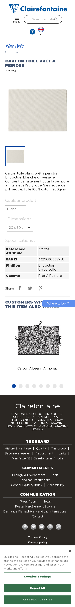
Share (20, 288)
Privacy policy (38, 542)
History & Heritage (18, 448)
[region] (37, 576)
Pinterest (40, 288)
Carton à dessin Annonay (37, 368)
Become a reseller (17, 453)
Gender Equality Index (26, 485)
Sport (54, 475)
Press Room (28, 501)
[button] (13, 386)
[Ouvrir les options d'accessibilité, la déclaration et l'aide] (32, 31)
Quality (41, 448)
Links (62, 453)
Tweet (30, 288)
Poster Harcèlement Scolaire (35, 506)
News (47, 501)
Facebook (25, 527)
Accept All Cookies (37, 599)
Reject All (37, 588)
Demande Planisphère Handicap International (35, 511)
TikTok (58, 527)
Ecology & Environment (28, 475)
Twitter (33, 527)
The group (58, 448)
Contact (37, 516)
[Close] (70, 551)
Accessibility (55, 485)
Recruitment (44, 453)
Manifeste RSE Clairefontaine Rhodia (37, 458)
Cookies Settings (37, 576)
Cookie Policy (37, 537)
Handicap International (35, 480)
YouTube (42, 527)
